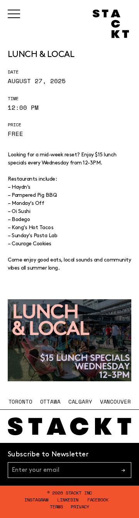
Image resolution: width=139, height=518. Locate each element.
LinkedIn (67, 499)
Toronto (20, 401)
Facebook (97, 499)
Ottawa (50, 401)
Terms (56, 506)
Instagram (36, 499)
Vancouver (115, 401)
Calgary (80, 401)
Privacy (80, 506)
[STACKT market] (69, 426)
